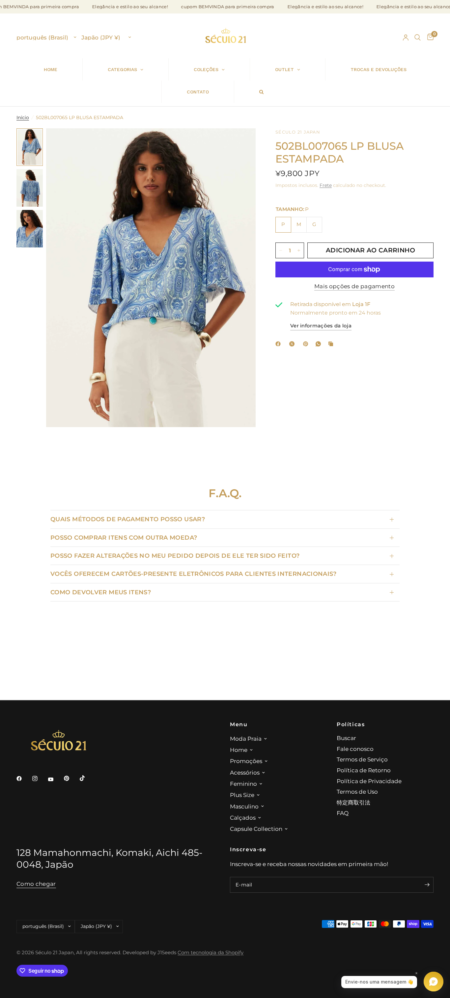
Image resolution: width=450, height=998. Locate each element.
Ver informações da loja (321, 326)
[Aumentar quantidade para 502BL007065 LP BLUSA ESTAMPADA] (299, 250)
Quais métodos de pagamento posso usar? (127, 519)
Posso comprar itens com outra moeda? (123, 537)
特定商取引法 (353, 802)
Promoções (246, 760)
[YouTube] (55, 779)
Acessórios (245, 772)
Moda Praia (246, 738)
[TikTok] (87, 778)
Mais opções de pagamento (354, 286)
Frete (326, 185)
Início (22, 117)
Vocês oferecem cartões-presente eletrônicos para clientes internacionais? (193, 573)
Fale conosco (355, 748)
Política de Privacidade (369, 781)
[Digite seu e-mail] (427, 885)
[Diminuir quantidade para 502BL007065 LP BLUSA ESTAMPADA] (281, 250)
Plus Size (242, 794)
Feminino (243, 783)
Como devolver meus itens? (100, 592)
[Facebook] (279, 344)
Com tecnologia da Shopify (210, 953)
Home (238, 749)
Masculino (244, 806)
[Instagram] (39, 778)
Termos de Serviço (362, 759)
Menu (238, 724)
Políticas (351, 724)
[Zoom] (242, 142)
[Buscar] (417, 37)
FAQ (343, 812)
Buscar (346, 737)
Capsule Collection (256, 828)
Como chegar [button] (36, 884)
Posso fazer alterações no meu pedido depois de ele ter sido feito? (174, 555)
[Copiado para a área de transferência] (332, 344)
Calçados (243, 817)
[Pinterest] (307, 344)
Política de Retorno (364, 770)
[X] (293, 344)
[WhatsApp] (319, 344)
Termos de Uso (357, 791)
